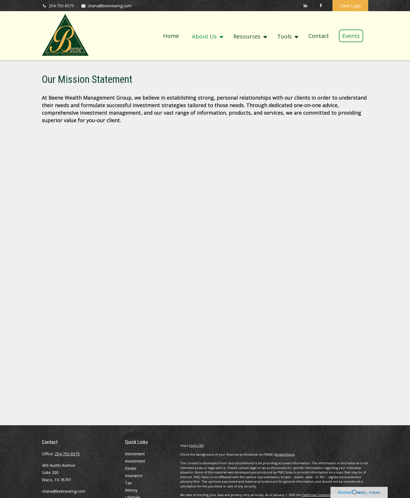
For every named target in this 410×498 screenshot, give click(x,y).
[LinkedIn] (305, 5)
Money (131, 490)
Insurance (134, 475)
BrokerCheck (285, 454)
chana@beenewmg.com (109, 5)
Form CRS (196, 445)
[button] (171, 35)
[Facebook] (320, 5)
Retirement (135, 453)
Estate (130, 468)
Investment (135, 461)
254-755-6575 (61, 5)
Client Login (350, 5)
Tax (128, 482)
